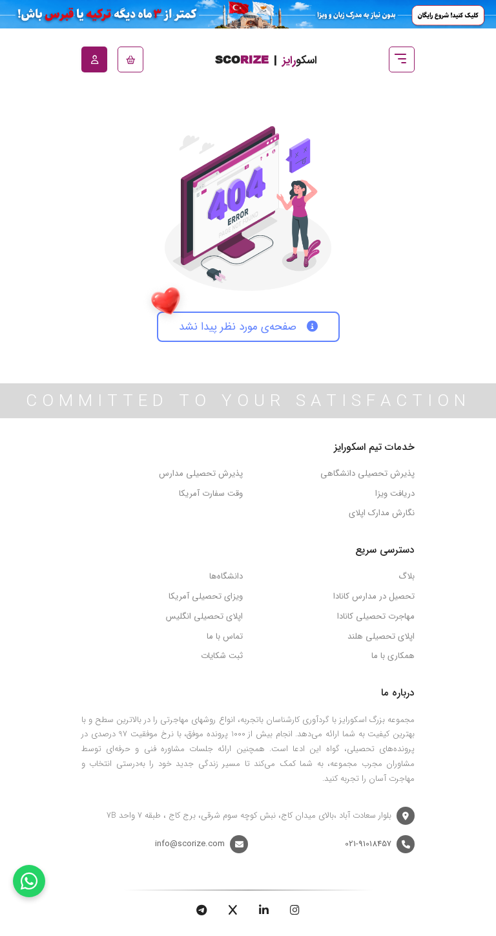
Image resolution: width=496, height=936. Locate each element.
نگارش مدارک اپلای (382, 513)
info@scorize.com (190, 844)
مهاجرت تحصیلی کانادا (376, 616)
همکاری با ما (393, 656)
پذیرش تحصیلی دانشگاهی (367, 473)
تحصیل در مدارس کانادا (374, 596)
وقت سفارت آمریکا (211, 493)
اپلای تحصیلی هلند (381, 636)
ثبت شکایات (222, 656)
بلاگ (406, 576)
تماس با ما (225, 636)
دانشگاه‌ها (226, 576)
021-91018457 (368, 844)
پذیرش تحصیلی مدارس (201, 473)
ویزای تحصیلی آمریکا (206, 596)
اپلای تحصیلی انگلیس (204, 616)
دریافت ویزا (395, 493)
